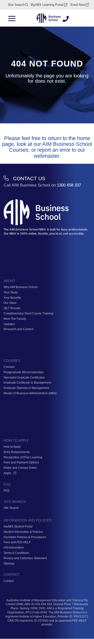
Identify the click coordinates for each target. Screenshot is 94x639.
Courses (9, 367)
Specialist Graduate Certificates (24, 377)
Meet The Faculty (15, 318)
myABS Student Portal (18, 526)
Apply (7, 473)
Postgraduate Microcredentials (24, 372)
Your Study (11, 292)
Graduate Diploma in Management (26, 388)
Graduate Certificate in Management (27, 382)
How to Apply (12, 446)
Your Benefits (12, 297)
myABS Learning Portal (47, 5)
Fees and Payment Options (21, 462)
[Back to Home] (49, 18)
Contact (9, 581)
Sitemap (9, 563)
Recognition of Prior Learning (23, 457)
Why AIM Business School (21, 287)
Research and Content (18, 329)
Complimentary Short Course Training (28, 313)
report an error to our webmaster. (59, 153)
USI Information (14, 547)
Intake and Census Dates (20, 467)
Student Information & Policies (23, 532)
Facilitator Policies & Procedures (25, 537)
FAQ (6, 490)
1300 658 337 (69, 185)
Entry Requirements (17, 452)
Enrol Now (78, 5)
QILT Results (12, 308)
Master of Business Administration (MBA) (30, 393)
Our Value (10, 303)
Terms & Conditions (16, 553)
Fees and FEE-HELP (17, 542)
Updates (9, 324)
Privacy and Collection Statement (25, 558)
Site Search (16, 5)
